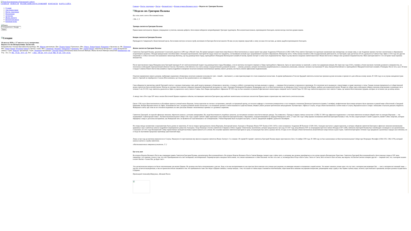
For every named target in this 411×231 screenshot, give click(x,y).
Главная (136, 6)
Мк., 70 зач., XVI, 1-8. (19, 53)
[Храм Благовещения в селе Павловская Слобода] (18, 2)
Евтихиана (66, 49)
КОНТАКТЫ (53, 4)
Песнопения (9, 14)
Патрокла (127, 47)
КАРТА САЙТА (65, 4)
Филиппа (57, 49)
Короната (105, 47)
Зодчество (9, 16)
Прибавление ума (124, 50)
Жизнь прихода (11, 18)
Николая (16, 50)
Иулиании (19, 49)
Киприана (75, 49)
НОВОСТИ (14, 4)
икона (68, 47)
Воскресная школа (12, 20)
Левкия (92, 47)
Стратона (49, 49)
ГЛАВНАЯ (5, 4)
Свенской (55, 50)
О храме (8, 8)
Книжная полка (11, 21)
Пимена (62, 47)
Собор (115, 49)
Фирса (86, 47)
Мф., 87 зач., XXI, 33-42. (62, 53)
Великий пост (167, 6)
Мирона (43, 47)
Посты (158, 6)
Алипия (86, 49)
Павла (7, 49)
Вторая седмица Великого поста (186, 6)
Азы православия (11, 10)
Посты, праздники (12, 12)
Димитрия (38, 50)
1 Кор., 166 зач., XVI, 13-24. (42, 53)
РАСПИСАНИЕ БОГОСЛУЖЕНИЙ (33, 4)
